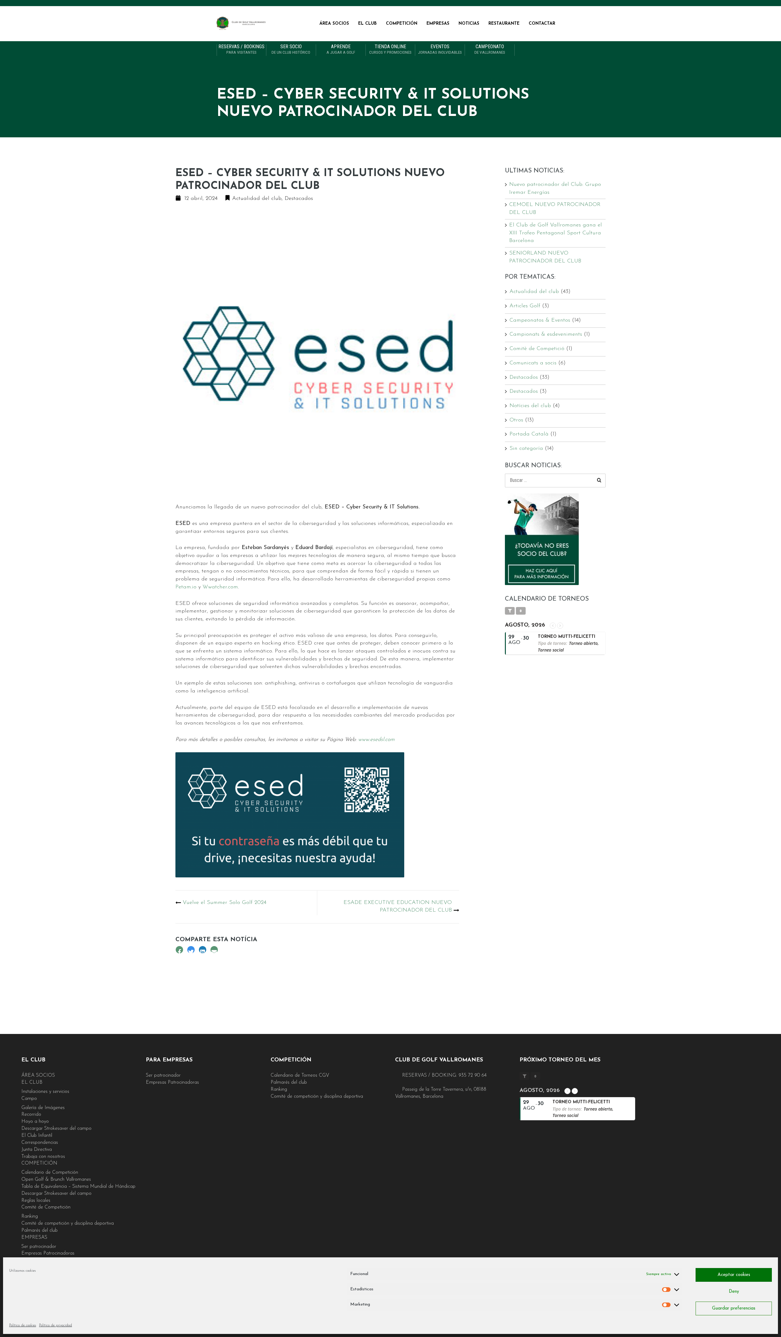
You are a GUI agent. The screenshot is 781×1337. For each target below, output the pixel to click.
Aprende (340, 49)
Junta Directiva (36, 1149)
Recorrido (31, 1114)
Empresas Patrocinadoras (47, 1253)
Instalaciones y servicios (45, 1091)
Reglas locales (35, 1200)
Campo (29, 1098)
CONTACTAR (542, 23)
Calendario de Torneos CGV (300, 1075)
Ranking (29, 1216)
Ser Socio (291, 49)
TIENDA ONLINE (390, 49)
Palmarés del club (39, 1230)
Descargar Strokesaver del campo (56, 1128)
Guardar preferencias (733, 1308)
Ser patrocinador (38, 1246)
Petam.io (185, 587)
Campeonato (489, 49)
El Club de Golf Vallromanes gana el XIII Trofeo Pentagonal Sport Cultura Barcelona (555, 233)
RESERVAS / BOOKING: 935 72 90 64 (444, 1075)
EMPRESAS (437, 23)
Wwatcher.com (220, 587)
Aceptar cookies (734, 1275)
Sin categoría (526, 448)
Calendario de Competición (49, 1172)
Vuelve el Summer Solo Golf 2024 (224, 902)
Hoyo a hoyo (35, 1121)
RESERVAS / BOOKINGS (241, 49)
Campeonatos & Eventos (539, 320)
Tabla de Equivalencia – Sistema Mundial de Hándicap (78, 1186)
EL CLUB (367, 23)
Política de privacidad (55, 1325)
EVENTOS (440, 49)
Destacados (299, 198)
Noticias (469, 23)
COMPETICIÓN (401, 23)
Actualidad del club (257, 198)
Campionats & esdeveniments (545, 334)
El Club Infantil (36, 1135)
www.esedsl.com (376, 740)
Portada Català (529, 434)
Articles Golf (524, 306)
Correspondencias (39, 1142)
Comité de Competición (45, 1207)
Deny (734, 1291)
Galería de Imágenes (43, 1107)
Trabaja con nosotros (43, 1156)
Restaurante (504, 23)
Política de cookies (22, 1325)
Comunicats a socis (532, 363)
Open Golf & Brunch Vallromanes (56, 1179)
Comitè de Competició (536, 349)
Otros (516, 420)
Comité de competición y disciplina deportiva (67, 1223)
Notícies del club (530, 406)
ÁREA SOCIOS (334, 23)
